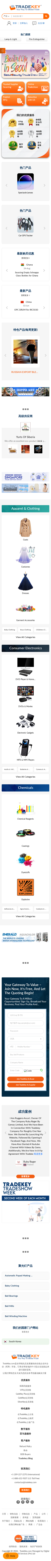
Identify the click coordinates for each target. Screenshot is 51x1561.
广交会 (39, 1525)
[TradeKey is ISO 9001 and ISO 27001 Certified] (25, 1544)
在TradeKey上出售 (25, 1414)
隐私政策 (23, 1547)
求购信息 (26, 1514)
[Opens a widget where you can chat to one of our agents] (10, 1556)
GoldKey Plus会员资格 (25, 1394)
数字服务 (25, 1429)
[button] (12, 74)
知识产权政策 (36, 1547)
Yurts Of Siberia (25, 437)
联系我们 (25, 1490)
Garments (36, 39)
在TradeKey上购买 (25, 1418)
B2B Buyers (25, 1454)
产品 (36, 1514)
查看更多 (25, 258)
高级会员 (18, 1521)
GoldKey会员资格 (25, 1398)
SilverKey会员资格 (25, 1402)
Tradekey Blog (25, 1458)
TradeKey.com (26, 1551)
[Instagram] (23, 1502)
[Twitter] (27, 1501)
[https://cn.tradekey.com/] (25, 1359)
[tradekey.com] (25, 10)
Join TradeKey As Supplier (25, 1085)
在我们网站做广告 (17, 1525)
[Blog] (32, 1502)
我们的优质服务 (25, 115)
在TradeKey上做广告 (25, 1422)
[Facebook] (18, 1502)
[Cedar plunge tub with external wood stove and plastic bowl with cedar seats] (38, 453)
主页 (4, 1514)
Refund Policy (26, 1447)
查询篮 (25, 1518)
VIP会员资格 (25, 1390)
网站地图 (30, 1521)
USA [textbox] (12, 1039)
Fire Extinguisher (10, 39)
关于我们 (6, 1521)
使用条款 (13, 1547)
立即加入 (24, 23)
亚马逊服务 (25, 1434)
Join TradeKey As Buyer (25, 1079)
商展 (30, 1525)
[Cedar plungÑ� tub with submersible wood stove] (13, 453)
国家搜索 (15, 1518)
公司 (44, 1514)
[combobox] (6, 16)
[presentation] (6, 185)
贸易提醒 (36, 1518)
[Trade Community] (25, 64)
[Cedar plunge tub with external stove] (25, 453)
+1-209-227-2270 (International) (25, 1475)
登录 (15, 23)
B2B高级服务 (25, 1386)
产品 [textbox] (5, 16)
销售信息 (14, 1514)
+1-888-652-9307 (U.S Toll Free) (25, 1479)
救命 (25, 1450)
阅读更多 (38, 1154)
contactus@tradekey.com (25, 1483)
